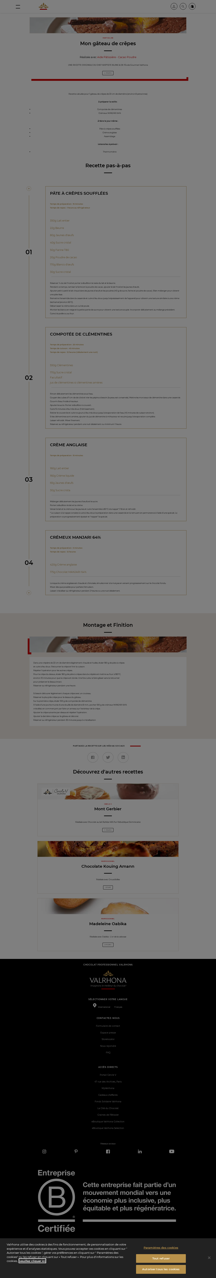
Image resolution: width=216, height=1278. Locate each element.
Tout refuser (161, 1258)
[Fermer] (209, 1257)
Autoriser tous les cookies (161, 1269)
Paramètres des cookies (161, 1247)
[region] (108, 1258)
